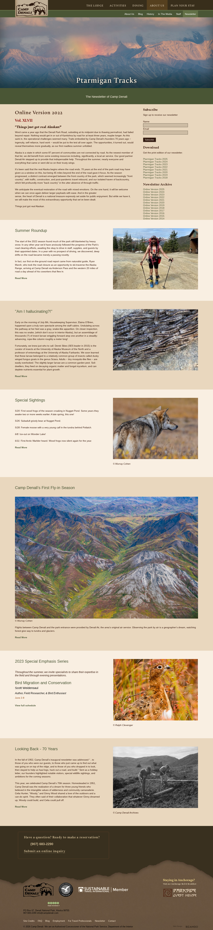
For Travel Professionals (80, 921)
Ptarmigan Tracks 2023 (155, 164)
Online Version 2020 (153, 202)
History (150, 14)
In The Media (165, 14)
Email (146, 129)
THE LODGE (94, 5)
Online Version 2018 (153, 208)
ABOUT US (157, 5)
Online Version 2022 (153, 197)
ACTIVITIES (118, 5)
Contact (112, 921)
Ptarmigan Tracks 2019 (155, 175)
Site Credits (29, 921)
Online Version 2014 (153, 218)
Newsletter (190, 14)
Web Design (177, 926)
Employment (59, 921)
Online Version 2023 (153, 194)
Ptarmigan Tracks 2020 (155, 172)
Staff (178, 14)
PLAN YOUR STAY (183, 5)
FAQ (40, 921)
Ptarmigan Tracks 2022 (155, 167)
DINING (138, 5)
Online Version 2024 (153, 192)
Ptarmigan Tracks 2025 (155, 159)
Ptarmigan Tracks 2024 (155, 161)
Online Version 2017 (153, 210)
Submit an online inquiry (44, 851)
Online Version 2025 (153, 189)
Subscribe (149, 140)
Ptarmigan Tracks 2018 (155, 177)
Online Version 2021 (153, 200)
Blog (140, 14)
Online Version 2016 (153, 213)
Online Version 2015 (153, 216)
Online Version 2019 (153, 205)
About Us (129, 14)
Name (146, 121)
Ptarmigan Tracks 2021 (155, 169)
